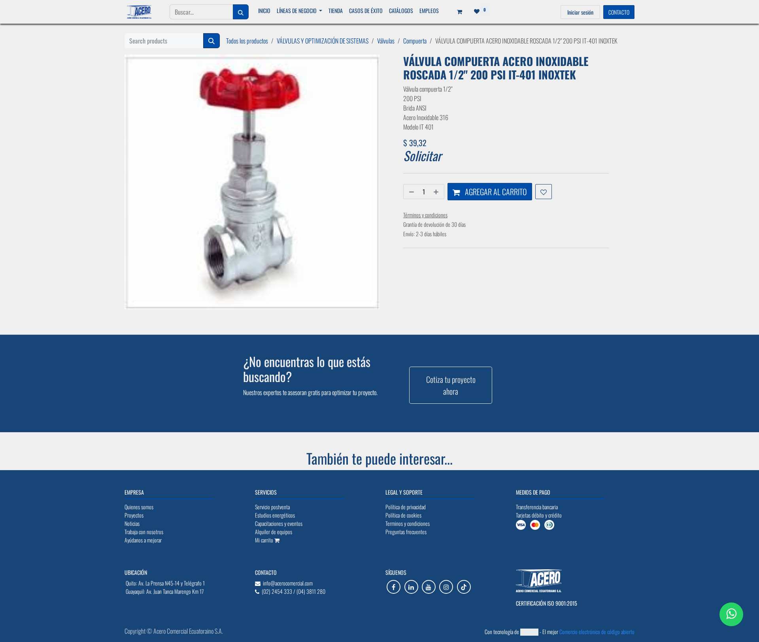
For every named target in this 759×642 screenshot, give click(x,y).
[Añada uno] (437, 192)
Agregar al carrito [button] (495, 192)
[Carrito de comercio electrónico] (457, 12)
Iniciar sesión (580, 12)
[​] (393, 587)
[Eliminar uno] (411, 192)
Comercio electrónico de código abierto (596, 631)
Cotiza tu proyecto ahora (451, 385)
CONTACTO (618, 12)
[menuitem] (264, 10)
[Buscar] (241, 11)
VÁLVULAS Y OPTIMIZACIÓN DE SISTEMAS (322, 40)
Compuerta (415, 40)
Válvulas (386, 40)
